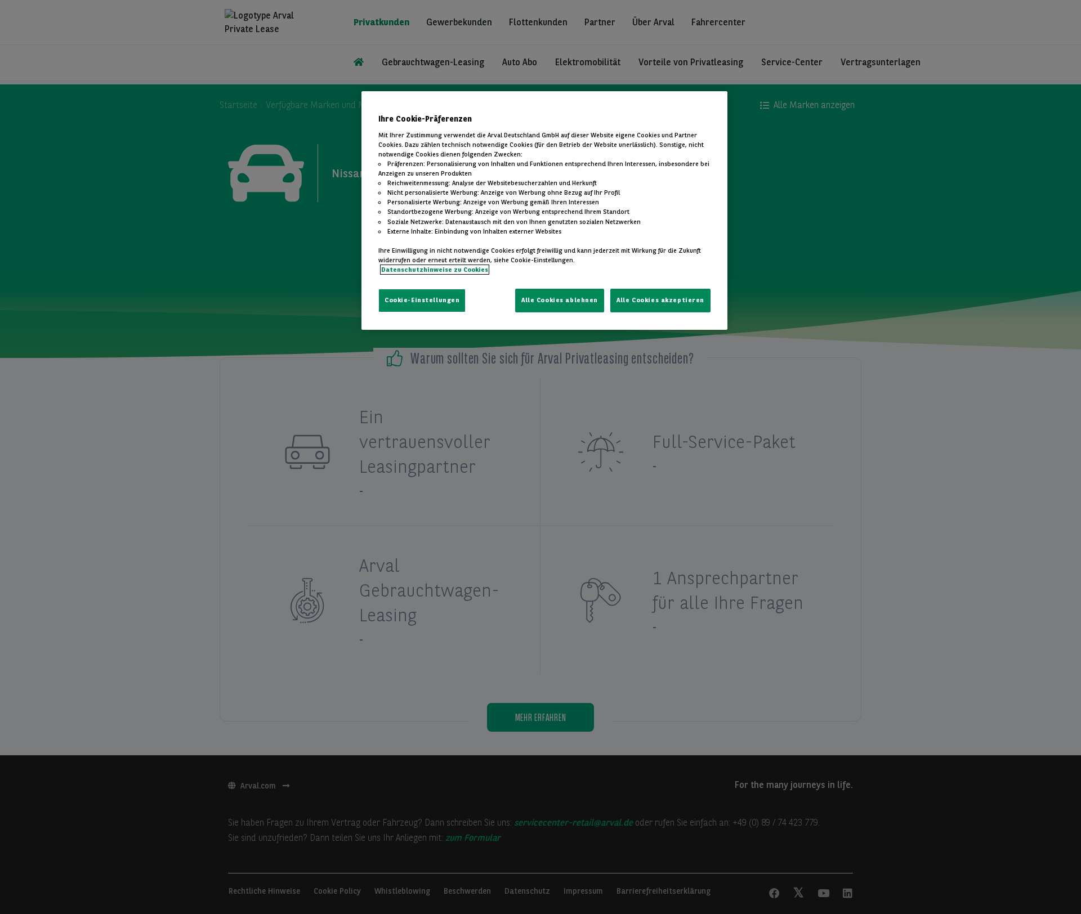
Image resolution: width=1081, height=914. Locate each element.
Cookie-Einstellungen (422, 300)
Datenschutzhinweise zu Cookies (434, 270)
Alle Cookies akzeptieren (660, 300)
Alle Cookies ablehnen (559, 300)
